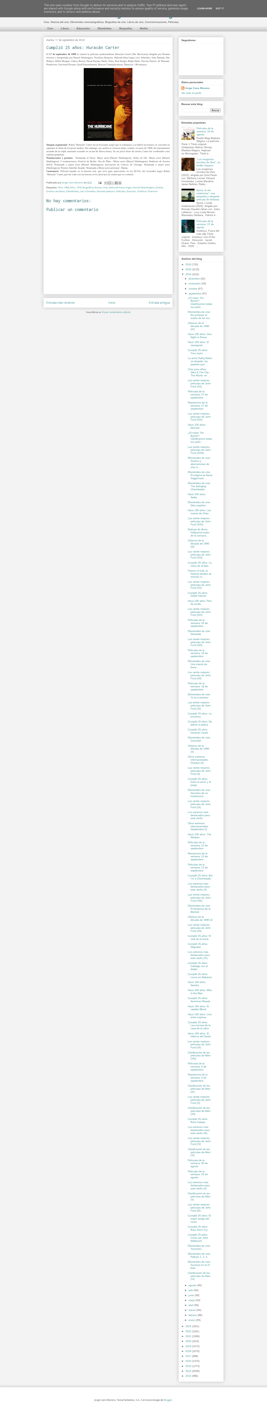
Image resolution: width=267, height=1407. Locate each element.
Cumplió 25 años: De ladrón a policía (200, 723)
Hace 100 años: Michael (197, 426)
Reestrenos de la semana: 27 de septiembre (198, 405)
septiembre (195, 293)
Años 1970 (75, 187)
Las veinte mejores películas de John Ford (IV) (199, 1141)
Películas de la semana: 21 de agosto (205, 224)
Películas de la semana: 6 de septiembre (197, 1066)
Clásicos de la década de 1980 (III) (198, 543)
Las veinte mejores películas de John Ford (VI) (199, 1044)
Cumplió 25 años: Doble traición (198, 594)
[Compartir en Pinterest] (120, 183)
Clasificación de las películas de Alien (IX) (199, 1088)
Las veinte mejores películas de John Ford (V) (199, 1099)
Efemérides (105, 28)
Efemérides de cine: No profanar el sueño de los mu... (200, 315)
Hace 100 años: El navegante (198, 344)
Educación (83, 28)
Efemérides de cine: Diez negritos (199, 504)
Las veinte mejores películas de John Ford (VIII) (199, 897)
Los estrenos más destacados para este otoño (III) (199, 1130)
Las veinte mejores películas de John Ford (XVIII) (199, 450)
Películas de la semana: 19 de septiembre (198, 653)
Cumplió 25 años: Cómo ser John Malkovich (198, 1237)
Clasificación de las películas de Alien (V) (199, 1196)
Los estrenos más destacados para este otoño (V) (199, 886)
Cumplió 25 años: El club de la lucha (199, 937)
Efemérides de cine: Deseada (199, 633)
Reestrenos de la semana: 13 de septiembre (198, 856)
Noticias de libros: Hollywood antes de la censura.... (198, 532)
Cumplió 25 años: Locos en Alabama (200, 976)
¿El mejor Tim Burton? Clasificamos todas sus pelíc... (200, 302)
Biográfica (88, 187)
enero (192, 1320)
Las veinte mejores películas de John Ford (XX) (199, 383)
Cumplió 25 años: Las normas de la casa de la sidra (199, 1025)
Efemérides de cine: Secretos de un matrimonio (199, 793)
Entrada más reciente (60, 303)
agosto (193, 1285)
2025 (188, 269)
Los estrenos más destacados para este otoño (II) (199, 1185)
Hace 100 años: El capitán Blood (198, 1008)
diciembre (195, 278)
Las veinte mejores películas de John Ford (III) (199, 1207)
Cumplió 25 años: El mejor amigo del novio (199, 1218)
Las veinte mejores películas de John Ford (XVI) (199, 554)
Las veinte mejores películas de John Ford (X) (199, 770)
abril (191, 1305)
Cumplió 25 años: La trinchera (200, 715)
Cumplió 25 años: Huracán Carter (198, 731)
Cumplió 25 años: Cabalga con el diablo (198, 966)
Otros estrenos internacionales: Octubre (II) (198, 759)
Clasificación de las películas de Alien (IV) (199, 1276)
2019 (188, 1346)
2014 (188, 1371)
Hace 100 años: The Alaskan (199, 836)
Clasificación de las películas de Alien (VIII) (199, 1055)
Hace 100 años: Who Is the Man (200, 992)
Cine (50, 28)
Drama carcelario (55, 191)
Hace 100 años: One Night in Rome (200, 336)
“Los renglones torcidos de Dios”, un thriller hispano (208, 162)
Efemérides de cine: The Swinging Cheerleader (199, 486)
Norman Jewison (106, 191)
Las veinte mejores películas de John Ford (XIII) (199, 642)
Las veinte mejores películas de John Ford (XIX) (199, 416)
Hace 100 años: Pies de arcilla (200, 602)
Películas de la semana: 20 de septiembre (198, 623)
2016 (188, 1361)
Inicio (111, 303)
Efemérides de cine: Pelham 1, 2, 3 (199, 1255)
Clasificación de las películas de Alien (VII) (199, 1110)
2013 (188, 1375)
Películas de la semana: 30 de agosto (198, 1163)
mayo (192, 1300)
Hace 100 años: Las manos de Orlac (199, 512)
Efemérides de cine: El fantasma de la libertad (199, 908)
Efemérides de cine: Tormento (199, 1247)
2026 (188, 264)
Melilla (144, 28)
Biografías (125, 28)
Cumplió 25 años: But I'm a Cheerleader (200, 877)
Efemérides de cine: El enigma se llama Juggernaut (200, 475)
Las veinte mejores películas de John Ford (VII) (199, 927)
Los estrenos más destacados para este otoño (199, 815)
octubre (193, 288)
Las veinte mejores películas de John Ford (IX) (199, 804)
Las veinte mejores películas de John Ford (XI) (199, 705)
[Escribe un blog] (109, 183)
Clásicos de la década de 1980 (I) (200, 918)
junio (192, 1295)
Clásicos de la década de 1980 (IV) (198, 326)
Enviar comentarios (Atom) (116, 312)
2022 (188, 1331)
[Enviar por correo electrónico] (106, 183)
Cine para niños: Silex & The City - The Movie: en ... (199, 372)
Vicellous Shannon (147, 191)
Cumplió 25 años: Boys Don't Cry (198, 1228)
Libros (65, 28)
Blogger (168, 1400)
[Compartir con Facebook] (116, 183)
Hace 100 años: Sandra (197, 984)
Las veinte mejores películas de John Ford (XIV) (199, 612)
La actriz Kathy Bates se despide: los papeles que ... (200, 361)
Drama (159, 187)
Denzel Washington (143, 187)
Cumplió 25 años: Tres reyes (198, 352)
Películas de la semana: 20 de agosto (205, 131)
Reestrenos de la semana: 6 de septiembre (197, 1077)
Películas (121, 191)
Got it (220, 8)
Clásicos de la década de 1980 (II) (198, 748)
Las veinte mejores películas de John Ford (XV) (199, 584)
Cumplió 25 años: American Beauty (199, 1000)
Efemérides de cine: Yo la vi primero (199, 696)
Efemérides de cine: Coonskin (199, 739)
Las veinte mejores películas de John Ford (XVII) (199, 521)
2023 (188, 1326)
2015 (188, 1366)
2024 (188, 274)
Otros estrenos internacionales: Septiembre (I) (198, 826)
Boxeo (98, 187)
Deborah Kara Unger (120, 187)
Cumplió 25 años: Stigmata (198, 945)
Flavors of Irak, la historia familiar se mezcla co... (199, 573)
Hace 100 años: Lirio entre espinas (200, 1016)
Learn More (204, 8)
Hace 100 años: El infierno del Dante (199, 1035)
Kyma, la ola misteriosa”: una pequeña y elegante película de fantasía (208, 195)
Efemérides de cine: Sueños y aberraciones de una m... (199, 462)
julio (191, 1290)
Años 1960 (63, 187)
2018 (188, 1351)
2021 (188, 1336)
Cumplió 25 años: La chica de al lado (200, 564)
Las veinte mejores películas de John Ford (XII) (199, 675)
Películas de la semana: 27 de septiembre (198, 394)
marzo (193, 1310)
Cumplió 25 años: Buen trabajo (198, 1120)
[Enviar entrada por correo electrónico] (99, 182)
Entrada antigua (159, 303)
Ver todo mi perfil (191, 93)
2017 (188, 1356)
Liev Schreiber (88, 191)
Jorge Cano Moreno (197, 88)
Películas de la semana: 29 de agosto (198, 1174)
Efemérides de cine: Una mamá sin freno (199, 664)
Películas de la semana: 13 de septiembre (198, 845)
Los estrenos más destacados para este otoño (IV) (199, 955)
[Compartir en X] (113, 183)
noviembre (195, 283)
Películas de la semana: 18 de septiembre (198, 686)
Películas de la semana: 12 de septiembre (198, 867)
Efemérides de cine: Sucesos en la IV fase (199, 1264)
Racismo (131, 191)
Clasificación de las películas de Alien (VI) (199, 1152)
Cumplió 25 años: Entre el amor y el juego (199, 781)
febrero (193, 1315)
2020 (188, 1341)
